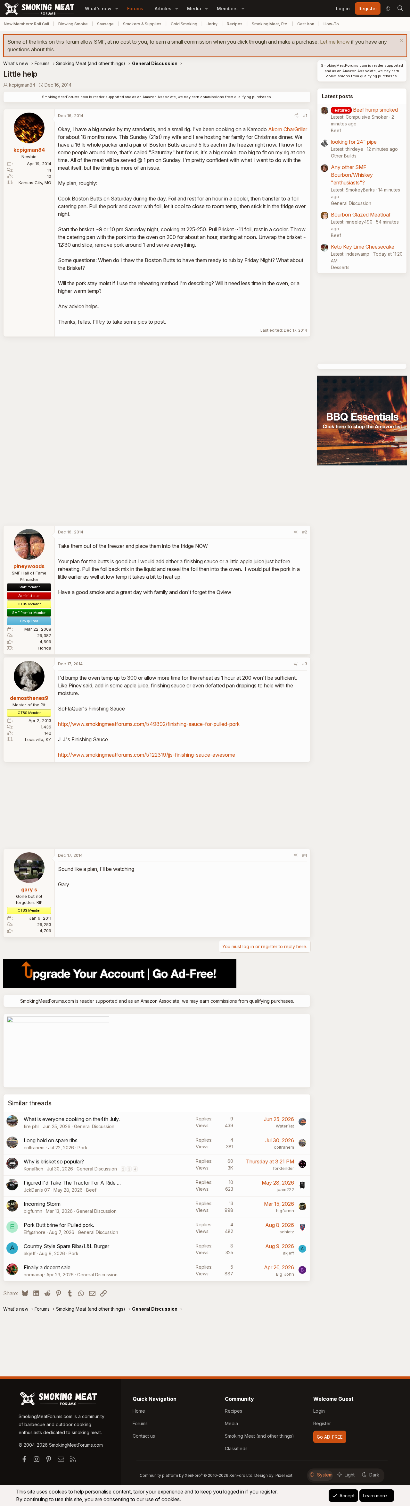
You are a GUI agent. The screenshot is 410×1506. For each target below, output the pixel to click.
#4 (304, 855)
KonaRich (33, 1168)
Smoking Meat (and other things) (259, 1436)
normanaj (33, 1274)
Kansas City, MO (35, 182)
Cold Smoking (184, 23)
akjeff (30, 1253)
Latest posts (337, 96)
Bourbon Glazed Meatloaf (361, 214)
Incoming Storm (42, 1204)
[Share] (296, 116)
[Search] (400, 8)
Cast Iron (305, 23)
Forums (135, 8)
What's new (98, 8)
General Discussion (94, 1126)
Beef (91, 1190)
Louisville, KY (38, 739)
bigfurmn (33, 1211)
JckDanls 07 (37, 1190)
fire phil (31, 1126)
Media (194, 8)
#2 (304, 531)
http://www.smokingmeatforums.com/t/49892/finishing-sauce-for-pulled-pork (149, 724)
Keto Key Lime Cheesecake (362, 246)
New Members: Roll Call (26, 23)
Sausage (105, 23)
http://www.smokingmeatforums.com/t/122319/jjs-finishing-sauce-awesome (146, 755)
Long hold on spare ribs (51, 1140)
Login (319, 1411)
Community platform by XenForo (196, 1475)
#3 (304, 663)
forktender (283, 1168)
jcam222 (285, 1189)
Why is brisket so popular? (54, 1161)
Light (350, 1474)
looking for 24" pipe (354, 142)
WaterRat (285, 1125)
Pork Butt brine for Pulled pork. (59, 1225)
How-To (331, 23)
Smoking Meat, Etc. (270, 23)
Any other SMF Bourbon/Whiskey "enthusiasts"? (352, 175)
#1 (305, 115)
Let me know (335, 41)
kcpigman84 (22, 85)
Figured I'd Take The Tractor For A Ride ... (72, 1182)
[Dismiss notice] (400, 41)
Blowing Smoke (73, 23)
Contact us (144, 1436)
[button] (116, 8)
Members (227, 8)
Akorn (275, 129)
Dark (374, 1474)
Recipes (234, 23)
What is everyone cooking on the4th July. (72, 1119)
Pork (82, 1147)
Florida (44, 648)
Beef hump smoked (375, 109)
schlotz (287, 1231)
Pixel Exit (283, 1475)
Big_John (285, 1274)
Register (322, 1423)
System (324, 1474)
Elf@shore (34, 1232)
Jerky (212, 23)
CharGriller (295, 129)
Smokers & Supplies (142, 23)
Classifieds (236, 1448)
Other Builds (344, 155)
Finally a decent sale (47, 1267)
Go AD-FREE (330, 1437)
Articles (163, 8)
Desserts (340, 267)
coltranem (34, 1147)
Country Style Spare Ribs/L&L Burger (66, 1246)
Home (139, 1411)
